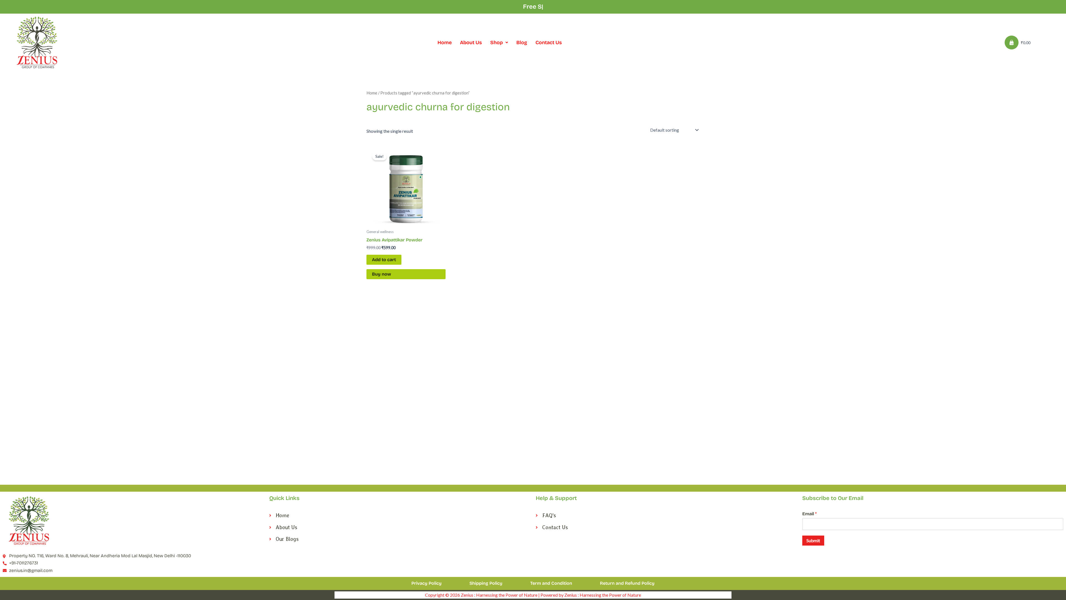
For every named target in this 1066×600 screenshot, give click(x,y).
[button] (499, 42)
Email (809, 513)
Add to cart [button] (384, 259)
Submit (813, 540)
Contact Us (548, 42)
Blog (521, 42)
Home (445, 42)
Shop (496, 42)
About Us (471, 42)
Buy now (381, 274)
